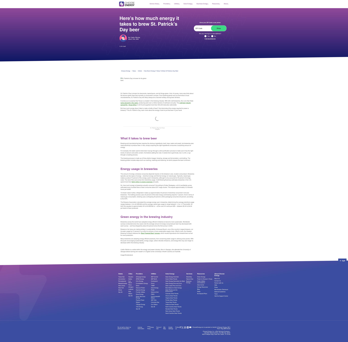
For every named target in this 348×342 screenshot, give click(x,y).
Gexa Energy (139, 294)
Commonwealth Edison (155, 297)
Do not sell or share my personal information (124, 327)
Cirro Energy (139, 281)
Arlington (130, 287)
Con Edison (154, 304)
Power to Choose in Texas (204, 279)
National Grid (155, 292)
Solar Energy (188, 4)
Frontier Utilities (140, 292)
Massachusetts (122, 283)
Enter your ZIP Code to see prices (210, 22)
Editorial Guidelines (219, 292)
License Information (141, 327)
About (226, 4)
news (134, 71)
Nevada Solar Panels (171, 309)
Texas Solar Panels (171, 302)
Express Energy (140, 290)
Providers (166, 4)
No (215, 36)
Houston (130, 277)
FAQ (215, 285)
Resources (215, 4)
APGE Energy (140, 279)
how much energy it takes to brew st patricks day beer (161, 71)
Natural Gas (189, 279)
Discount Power (140, 288)
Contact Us (217, 281)
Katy (129, 291)
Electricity (189, 277)
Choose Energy (125, 71)
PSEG (152, 294)
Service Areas (154, 4)
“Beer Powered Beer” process (150, 233)
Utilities (176, 4)
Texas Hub (121, 277)
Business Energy (202, 4)
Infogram (157, 129)
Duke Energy (154, 288)
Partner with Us (218, 283)
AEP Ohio (154, 300)
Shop (219, 28)
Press (216, 287)
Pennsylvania (122, 281)
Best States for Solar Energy (173, 288)
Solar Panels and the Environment (171, 290)
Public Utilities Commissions (201, 281)
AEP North (154, 279)
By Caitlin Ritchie (134, 37)
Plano (130, 285)
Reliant (138, 302)
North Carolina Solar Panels (173, 307)
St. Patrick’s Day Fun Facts (157, 128)
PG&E (152, 290)
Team (216, 294)
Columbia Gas (155, 302)
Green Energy (201, 277)
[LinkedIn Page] (188, 328)
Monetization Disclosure (221, 289)
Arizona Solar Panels (171, 296)
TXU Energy (139, 307)
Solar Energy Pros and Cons (173, 283)
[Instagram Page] (185, 328)
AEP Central (154, 277)
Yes (208, 36)
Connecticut (121, 279)
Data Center (200, 285)
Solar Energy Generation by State (175, 281)
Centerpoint (154, 281)
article (140, 71)
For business (210, 39)
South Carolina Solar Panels (173, 313)
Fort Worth (130, 281)
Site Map (164, 327)
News (198, 291)
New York (121, 288)
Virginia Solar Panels (171, 298)
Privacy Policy (150, 327)
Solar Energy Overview (172, 277)
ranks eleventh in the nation (129, 103)
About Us (217, 278)
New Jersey (121, 285)
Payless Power (140, 300)
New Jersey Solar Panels (172, 311)
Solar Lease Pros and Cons (173, 285)
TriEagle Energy (140, 304)
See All (120, 292)
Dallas (130, 279)
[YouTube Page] (190, 327)
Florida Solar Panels (171, 300)
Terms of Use (158, 327)
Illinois (120, 290)
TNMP (153, 285)
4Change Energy (141, 277)
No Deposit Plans (202, 293)
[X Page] (182, 328)
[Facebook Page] (180, 328)
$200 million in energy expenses (142, 182)
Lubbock (130, 289)
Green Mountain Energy (140, 297)
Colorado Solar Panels (171, 293)
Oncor (153, 283)
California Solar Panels (172, 304)
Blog (198, 289)
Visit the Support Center (221, 296)
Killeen (130, 293)
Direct (137, 285)
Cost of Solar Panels (171, 279)
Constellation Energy (142, 283)
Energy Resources (202, 287)
